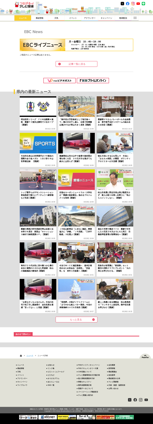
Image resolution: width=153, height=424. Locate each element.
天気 (56, 18)
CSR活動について (85, 372)
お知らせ (51, 365)
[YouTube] (146, 400)
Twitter (122, 3)
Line (143, 3)
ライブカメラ (22, 385)
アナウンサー (90, 18)
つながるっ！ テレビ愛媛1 (24, 5)
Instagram (133, 3)
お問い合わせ (113, 388)
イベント (73, 18)
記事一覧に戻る (77, 64)
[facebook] (135, 400)
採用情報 (111, 368)
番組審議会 (112, 372)
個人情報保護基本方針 (86, 378)
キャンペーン (106, 18)
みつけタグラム (53, 378)
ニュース (23, 18)
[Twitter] (129, 400)
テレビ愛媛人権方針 (85, 395)
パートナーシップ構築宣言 (88, 392)
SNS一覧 (51, 385)
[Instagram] (140, 400)
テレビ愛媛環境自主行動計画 (89, 375)
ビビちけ (51, 375)
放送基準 (111, 375)
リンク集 (51, 368)
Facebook (127, 3)
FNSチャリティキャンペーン (89, 365)
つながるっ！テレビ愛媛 (76, 405)
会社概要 (111, 365)
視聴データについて (85, 388)
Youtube (138, 3)
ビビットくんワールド (56, 372)
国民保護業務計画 (84, 385)
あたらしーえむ (53, 382)
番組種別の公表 (114, 378)
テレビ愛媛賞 (113, 382)
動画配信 (123, 18)
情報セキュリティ (84, 382)
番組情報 (39, 18)
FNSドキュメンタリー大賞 (88, 368)
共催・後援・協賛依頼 (116, 385)
